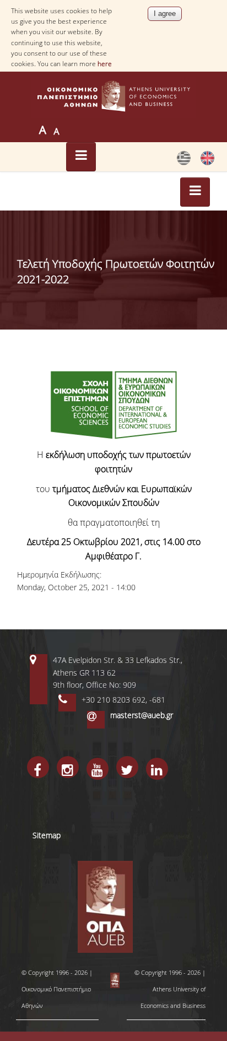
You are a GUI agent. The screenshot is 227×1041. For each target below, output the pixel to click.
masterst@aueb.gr (141, 715)
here (105, 63)
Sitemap (47, 835)
